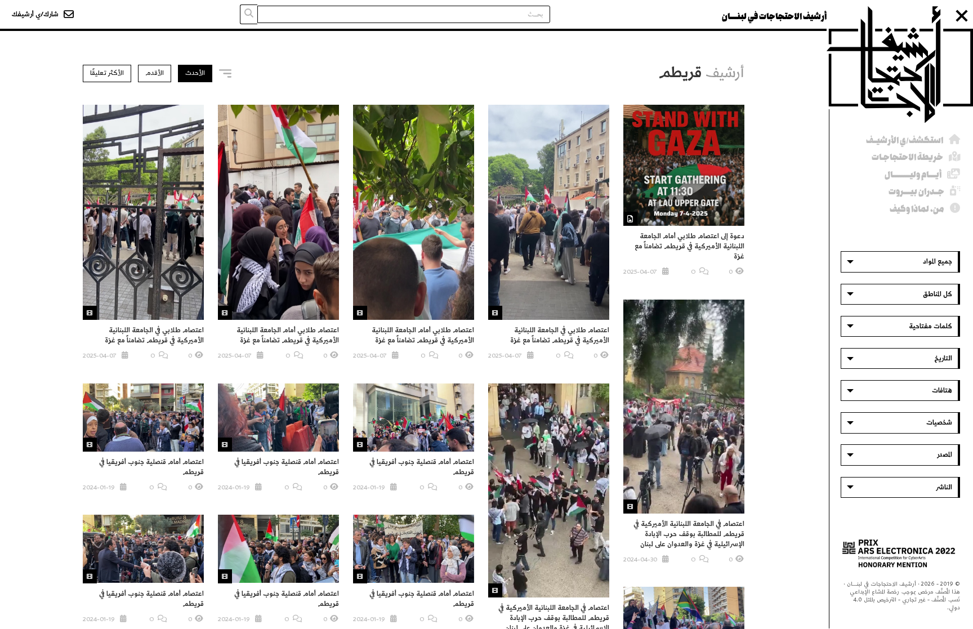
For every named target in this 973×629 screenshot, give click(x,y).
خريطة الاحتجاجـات (907, 157)
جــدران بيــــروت (916, 191)
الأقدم (154, 73)
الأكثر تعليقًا (107, 73)
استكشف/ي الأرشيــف (904, 140)
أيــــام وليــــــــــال (913, 174)
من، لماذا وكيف (917, 209)
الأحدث (195, 73)
